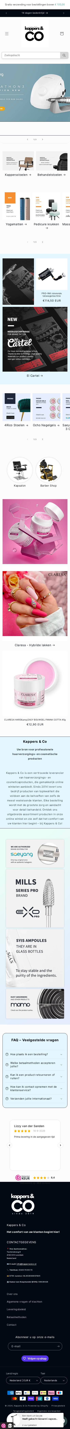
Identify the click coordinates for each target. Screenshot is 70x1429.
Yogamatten (14, 224)
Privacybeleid (58, 1406)
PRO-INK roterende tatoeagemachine (52, 294)
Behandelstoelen (50, 174)
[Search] (64, 55)
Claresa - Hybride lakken (33, 645)
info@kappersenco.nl (26, 1264)
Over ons (12, 1293)
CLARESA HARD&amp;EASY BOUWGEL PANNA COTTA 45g (35, 719)
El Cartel (33, 375)
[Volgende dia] (42, 139)
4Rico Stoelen (14, 425)
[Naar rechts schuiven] (42, 242)
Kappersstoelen (16, 174)
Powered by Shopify (38, 1406)
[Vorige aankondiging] (6, 13)
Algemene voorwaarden (48, 1411)
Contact (11, 1324)
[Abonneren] (58, 1346)
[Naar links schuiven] (27, 242)
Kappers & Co (20, 1406)
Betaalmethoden (16, 1317)
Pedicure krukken (46, 224)
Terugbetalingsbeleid (23, 1411)
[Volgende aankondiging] (63, 13)
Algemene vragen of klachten (24, 1301)
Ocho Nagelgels (44, 425)
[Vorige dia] (27, 139)
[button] (7, 33)
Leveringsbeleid (16, 1309)
